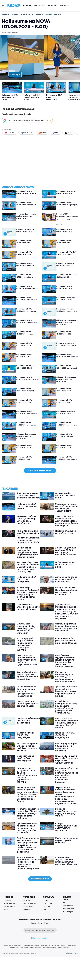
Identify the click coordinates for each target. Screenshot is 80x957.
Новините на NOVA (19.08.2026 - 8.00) (64, 446)
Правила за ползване (35, 947)
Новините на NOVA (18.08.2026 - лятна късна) (66, 458)
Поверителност (14, 947)
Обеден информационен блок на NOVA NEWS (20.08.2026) (66, 379)
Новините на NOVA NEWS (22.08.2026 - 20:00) (66, 276)
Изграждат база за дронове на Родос (65, 532)
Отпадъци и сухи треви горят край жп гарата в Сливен (28, 703)
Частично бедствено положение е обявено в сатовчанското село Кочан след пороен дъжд (28, 567)
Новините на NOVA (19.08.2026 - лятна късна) (26, 412)
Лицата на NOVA (29, 903)
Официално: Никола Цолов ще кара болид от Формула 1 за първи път (66, 591)
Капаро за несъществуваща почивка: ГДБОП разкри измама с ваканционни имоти (65, 676)
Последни (7, 900)
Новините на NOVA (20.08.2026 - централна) (66, 367)
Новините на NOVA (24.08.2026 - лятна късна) (26, 192)
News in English (68, 912)
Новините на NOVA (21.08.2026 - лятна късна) (26, 299)
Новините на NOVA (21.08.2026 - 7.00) (24, 355)
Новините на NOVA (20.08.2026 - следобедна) (27, 378)
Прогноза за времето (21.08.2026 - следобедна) (66, 310)
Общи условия (72, 945)
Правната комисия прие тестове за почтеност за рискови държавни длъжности (27, 828)
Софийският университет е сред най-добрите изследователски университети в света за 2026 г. (66, 707)
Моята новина (9, 906)
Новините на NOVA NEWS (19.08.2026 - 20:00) (66, 412)
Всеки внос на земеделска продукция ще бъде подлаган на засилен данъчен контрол (27, 552)
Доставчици (55, 945)
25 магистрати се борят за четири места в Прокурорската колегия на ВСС (26, 691)
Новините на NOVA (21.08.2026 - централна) (26, 310)
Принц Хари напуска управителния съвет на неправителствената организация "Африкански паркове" (28, 536)
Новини (27, 5)
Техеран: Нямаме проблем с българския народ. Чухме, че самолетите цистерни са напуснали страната (28, 863)
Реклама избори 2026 (15, 945)
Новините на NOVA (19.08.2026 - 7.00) (24, 458)
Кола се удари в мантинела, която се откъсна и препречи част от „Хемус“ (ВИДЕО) (66, 723)
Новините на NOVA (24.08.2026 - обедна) (65, 230)
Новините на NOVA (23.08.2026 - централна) (26, 264)
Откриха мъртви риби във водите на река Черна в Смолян (66, 640)
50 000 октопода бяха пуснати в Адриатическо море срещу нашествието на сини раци (66, 521)
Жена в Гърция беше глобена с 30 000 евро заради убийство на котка (65, 551)
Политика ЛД (24, 947)
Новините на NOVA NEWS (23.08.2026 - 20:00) (66, 253)
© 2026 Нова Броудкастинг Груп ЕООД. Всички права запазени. (19, 953)
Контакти (63, 945)
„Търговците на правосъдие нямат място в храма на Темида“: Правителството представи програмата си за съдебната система (66, 795)
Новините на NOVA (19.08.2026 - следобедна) (66, 424)
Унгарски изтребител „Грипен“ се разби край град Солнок (66, 812)
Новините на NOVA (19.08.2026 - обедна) (64, 435)
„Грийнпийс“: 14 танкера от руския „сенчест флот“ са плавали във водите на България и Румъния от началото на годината (66, 611)
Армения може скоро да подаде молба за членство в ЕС (66, 579)
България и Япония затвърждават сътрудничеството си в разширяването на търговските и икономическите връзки (27, 794)
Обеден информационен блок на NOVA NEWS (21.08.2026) (66, 322)
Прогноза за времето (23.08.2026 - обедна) (65, 264)
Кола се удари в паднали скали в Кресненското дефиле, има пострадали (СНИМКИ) (25, 644)
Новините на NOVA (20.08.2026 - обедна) (25, 390)
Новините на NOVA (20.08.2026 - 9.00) (64, 390)
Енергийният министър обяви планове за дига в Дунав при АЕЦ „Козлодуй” (26, 628)
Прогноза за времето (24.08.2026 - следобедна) (28, 720)
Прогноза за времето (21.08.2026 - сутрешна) (66, 344)
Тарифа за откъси (45, 945)
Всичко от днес (10, 903)
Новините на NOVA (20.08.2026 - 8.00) (24, 401)
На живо (64, 5)
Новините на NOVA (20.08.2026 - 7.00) (64, 401)
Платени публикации (63, 947)
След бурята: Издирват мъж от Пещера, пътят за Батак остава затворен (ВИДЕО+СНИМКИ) (64, 661)
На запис (52, 5)
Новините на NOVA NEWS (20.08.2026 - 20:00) (26, 367)
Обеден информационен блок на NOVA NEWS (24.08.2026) (26, 216)
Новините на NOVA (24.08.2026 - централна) (26, 204)
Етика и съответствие (49, 947)
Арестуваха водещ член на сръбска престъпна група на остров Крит (27, 675)
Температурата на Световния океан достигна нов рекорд (28, 495)
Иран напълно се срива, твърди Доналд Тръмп (25, 758)
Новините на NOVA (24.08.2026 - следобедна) (66, 204)
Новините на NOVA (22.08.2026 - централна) (26, 287)
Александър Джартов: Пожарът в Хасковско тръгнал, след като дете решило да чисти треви (28, 593)
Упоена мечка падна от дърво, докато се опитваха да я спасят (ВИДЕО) (66, 507)
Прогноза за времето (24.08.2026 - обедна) (25, 230)
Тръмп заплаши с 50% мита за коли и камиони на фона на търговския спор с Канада (66, 691)
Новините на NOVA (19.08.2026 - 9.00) (24, 446)
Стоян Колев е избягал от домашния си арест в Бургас (28, 606)
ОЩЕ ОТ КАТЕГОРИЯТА (40, 470)
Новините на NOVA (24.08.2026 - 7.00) (24, 253)
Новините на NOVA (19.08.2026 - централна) (26, 424)
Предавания (47, 903)
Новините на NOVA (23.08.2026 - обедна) (24, 276)
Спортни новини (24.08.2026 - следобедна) (25, 735)
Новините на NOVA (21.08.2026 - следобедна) (26, 321)
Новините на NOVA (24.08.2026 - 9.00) (24, 242)
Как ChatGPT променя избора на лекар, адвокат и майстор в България (28, 747)
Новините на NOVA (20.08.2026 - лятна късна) (67, 355)
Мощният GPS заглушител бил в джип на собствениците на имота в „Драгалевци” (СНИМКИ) (27, 775)
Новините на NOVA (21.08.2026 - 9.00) (64, 333)
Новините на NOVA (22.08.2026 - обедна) (65, 287)
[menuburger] (3, 5)
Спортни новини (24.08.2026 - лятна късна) (65, 495)
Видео (6, 909)
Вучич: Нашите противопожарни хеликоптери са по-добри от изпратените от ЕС (27, 660)
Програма (39, 5)
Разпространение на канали (31, 945)
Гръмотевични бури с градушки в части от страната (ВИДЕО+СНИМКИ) (66, 759)
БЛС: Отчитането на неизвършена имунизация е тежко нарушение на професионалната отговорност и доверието (28, 845)
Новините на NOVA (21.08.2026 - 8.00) (24, 344)
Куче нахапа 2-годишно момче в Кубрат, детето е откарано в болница (66, 860)
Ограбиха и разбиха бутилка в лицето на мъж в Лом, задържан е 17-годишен (66, 627)
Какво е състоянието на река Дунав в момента (66, 840)
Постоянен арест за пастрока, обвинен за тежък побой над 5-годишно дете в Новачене (28, 813)
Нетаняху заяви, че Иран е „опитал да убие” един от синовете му (26, 519)
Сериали (46, 906)
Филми (45, 909)
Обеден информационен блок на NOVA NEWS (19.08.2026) (26, 436)
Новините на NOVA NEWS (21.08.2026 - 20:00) (66, 299)
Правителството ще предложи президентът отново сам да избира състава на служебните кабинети (66, 775)
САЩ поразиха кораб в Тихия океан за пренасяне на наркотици (66, 747)
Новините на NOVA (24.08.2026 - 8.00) (64, 242)
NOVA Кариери (68, 909)
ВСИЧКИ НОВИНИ (40, 878)
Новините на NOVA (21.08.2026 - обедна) (24, 333)
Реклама (5, 945)
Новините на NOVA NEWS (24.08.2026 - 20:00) (66, 192)
